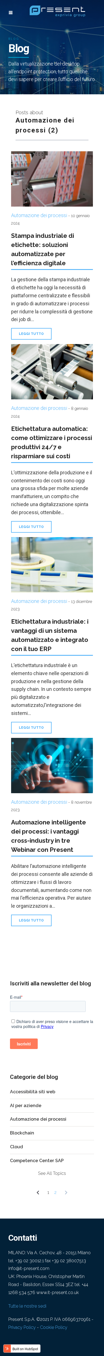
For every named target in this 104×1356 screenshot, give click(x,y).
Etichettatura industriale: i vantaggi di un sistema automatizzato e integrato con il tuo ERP (49, 635)
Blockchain (22, 1133)
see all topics (52, 1173)
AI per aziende (25, 1105)
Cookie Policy (53, 1327)
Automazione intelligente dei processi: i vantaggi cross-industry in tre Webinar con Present (48, 836)
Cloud (16, 1146)
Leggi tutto (31, 334)
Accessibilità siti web (32, 1091)
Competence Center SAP (37, 1160)
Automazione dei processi (39, 215)
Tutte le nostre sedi (27, 1306)
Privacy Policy (22, 1327)
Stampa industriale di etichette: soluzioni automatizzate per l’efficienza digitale (42, 249)
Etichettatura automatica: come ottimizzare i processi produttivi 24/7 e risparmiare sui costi (51, 442)
